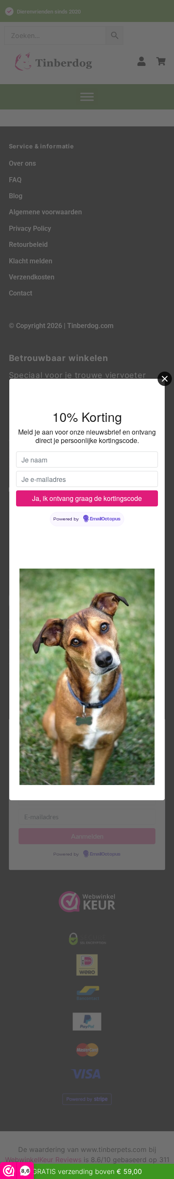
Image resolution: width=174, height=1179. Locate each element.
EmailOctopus (105, 519)
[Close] (165, 379)
